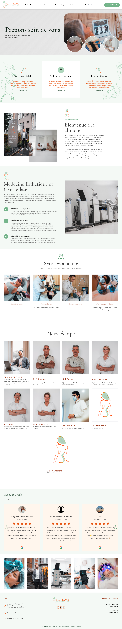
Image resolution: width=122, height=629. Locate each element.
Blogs (63, 5)
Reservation (111, 5)
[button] (115, 527)
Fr (85, 5)
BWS (79, 626)
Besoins (50, 5)
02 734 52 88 (12, 613)
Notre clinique (30, 5)
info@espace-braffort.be (15, 618)
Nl (91, 5)
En (88, 5)
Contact (70, 5)
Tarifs (57, 5)
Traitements (41, 5)
